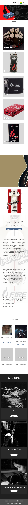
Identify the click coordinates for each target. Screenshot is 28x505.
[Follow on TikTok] (21, 336)
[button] (2, 2)
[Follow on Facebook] (5, 359)
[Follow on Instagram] (20, 336)
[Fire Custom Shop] (14, 2)
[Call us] (8, 359)
